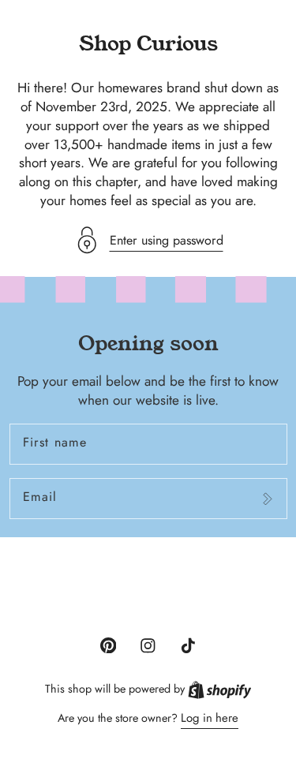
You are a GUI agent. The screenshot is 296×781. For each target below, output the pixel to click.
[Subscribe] (267, 498)
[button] (148, 240)
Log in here (209, 718)
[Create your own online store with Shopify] (220, 688)
